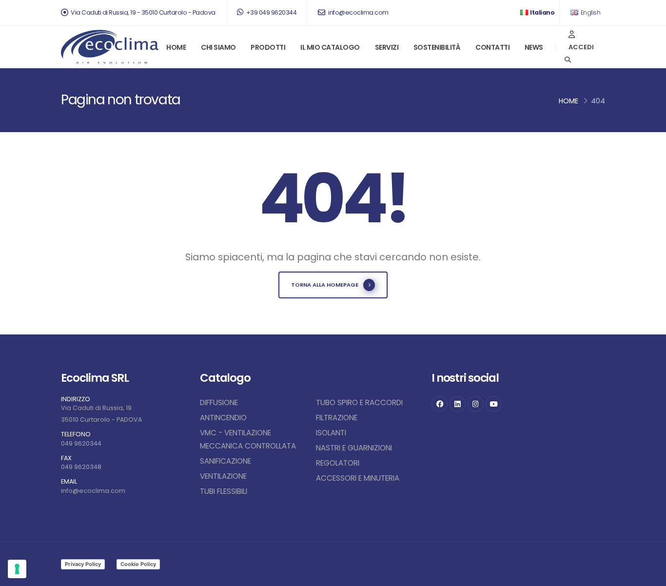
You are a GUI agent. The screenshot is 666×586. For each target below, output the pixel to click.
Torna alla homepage (324, 285)
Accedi (581, 47)
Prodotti (268, 47)
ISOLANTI (331, 433)
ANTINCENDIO (223, 417)
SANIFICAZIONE (225, 461)
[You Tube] (494, 404)
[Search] (568, 60)
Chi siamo (218, 47)
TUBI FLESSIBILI (223, 491)
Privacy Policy (83, 564)
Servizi (387, 47)
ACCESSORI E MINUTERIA (357, 478)
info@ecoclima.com (358, 12)
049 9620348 (81, 467)
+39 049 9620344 (270, 12)
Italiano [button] (542, 12)
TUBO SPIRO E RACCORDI (359, 402)
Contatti (492, 47)
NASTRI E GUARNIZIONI (354, 448)
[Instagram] (476, 404)
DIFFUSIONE (219, 402)
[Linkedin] (458, 404)
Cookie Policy (138, 564)
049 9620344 (81, 443)
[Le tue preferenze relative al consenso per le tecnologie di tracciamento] (17, 569)
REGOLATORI (337, 463)
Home (176, 47)
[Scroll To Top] (649, 575)
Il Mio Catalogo (330, 47)
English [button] (589, 12)
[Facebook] (439, 404)
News (534, 47)
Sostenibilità (437, 47)
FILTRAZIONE (336, 417)
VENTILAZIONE (223, 476)
